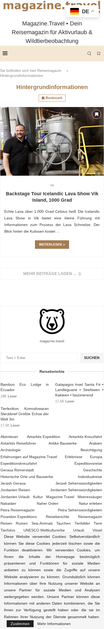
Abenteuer (9, 437)
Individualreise (90, 477)
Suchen (91, 358)
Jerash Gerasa (13, 483)
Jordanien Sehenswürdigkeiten (76, 490)
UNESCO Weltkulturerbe (44, 530)
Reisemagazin (49, 70)
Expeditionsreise (88, 463)
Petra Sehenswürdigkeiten (80, 510)
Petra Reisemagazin (18, 510)
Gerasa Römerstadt (17, 470)
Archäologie (11, 450)
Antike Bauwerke (63, 443)
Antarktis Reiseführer (18, 443)
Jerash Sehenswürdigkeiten (78, 483)
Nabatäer (8, 503)
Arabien (95, 443)
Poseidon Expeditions (19, 517)
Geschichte (92, 470)
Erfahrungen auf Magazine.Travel (29, 457)
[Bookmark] (98, 53)
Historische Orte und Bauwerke (27, 477)
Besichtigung (91, 450)
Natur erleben (90, 503)
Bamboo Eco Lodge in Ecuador (25, 387)
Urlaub (78, 530)
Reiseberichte (57, 517)
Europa (96, 457)
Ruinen (22, 523)
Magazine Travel (60, 497)
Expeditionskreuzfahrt (19, 463)
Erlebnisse (73, 457)
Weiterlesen (50, 244)
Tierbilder (82, 523)
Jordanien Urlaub (15, 497)
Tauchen (63, 523)
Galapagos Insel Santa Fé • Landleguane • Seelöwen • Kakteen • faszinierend (79, 389)
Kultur (38, 497)
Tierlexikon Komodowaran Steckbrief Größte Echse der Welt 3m (25, 413)
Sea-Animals (42, 523)
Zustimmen (20, 624)
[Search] (89, 53)
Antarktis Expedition (43, 437)
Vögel (97, 530)
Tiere (98, 523)
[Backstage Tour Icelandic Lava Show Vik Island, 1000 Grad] (52, 141)
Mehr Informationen (54, 624)
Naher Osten (47, 503)
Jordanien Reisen (15, 490)
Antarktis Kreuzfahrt (85, 437)
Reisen (6, 523)
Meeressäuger (90, 497)
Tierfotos (8, 530)
